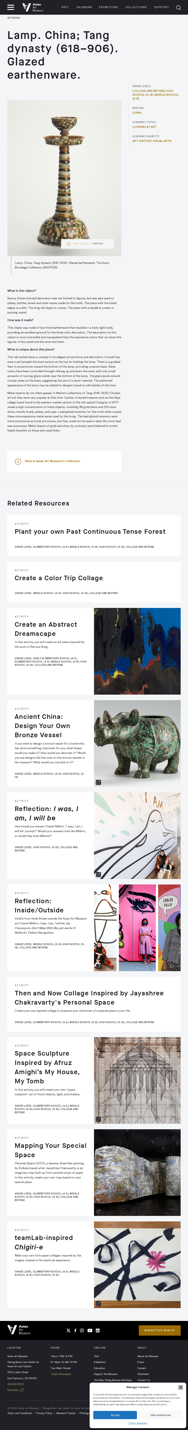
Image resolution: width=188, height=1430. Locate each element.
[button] (180, 1387)
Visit (65, 7)
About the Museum (147, 1356)
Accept (115, 1415)
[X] (68, 1330)
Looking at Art (144, 127)
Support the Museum (106, 1374)
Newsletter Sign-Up (159, 1330)
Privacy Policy (44, 1413)
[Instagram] (82, 1330)
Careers (141, 1368)
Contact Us (143, 1380)
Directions (13, 1390)
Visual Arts (162, 141)
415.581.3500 (15, 1384)
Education (99, 1368)
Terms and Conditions (19, 1413)
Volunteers (143, 1374)
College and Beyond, (149, 91)
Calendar (84, 7)
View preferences (160, 1415)
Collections (136, 7)
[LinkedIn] (98, 1330)
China (136, 113)
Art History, (142, 141)
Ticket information (61, 1374)
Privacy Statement (138, 1423)
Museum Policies (66, 1413)
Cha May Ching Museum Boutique (113, 1380)
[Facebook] (75, 1330)
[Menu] (10, 7)
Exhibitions (108, 7)
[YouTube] (89, 1330)
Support (161, 7)
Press (140, 1362)
